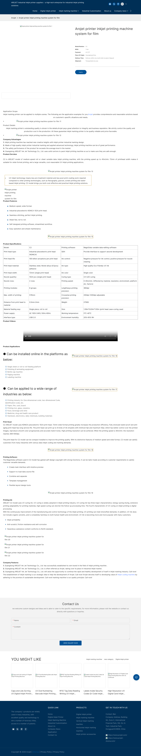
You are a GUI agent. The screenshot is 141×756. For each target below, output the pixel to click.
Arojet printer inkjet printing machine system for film (39, 18)
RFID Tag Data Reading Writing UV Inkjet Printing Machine (70, 692)
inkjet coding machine (126, 575)
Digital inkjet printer (122, 659)
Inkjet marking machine (94, 659)
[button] (130, 11)
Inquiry (81, 72)
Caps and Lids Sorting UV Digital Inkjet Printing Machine (22, 692)
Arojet (13, 18)
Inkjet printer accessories (86, 734)
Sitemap (36, 752)
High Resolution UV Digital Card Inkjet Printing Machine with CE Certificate (117, 692)
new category (108, 659)
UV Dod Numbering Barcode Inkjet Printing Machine (45, 692)
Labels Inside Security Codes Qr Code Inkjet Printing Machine (93, 692)
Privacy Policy (46, 752)
